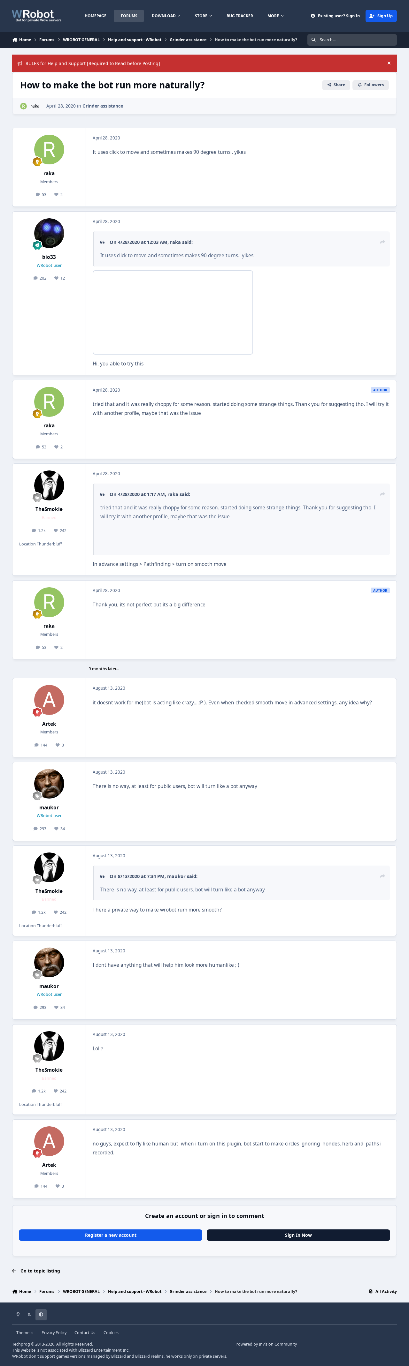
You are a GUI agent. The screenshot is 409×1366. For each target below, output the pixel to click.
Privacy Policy (54, 1332)
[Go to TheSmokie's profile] (49, 485)
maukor (49, 807)
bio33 (49, 257)
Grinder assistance (102, 106)
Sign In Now (298, 1235)
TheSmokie (49, 509)
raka (35, 106)
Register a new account (110, 1235)
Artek (49, 724)
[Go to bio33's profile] (49, 233)
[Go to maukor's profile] (49, 784)
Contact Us (84, 1332)
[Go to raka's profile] (23, 106)
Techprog (21, 1344)
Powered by (266, 1344)
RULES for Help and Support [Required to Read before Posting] (93, 63)
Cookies (111, 1332)
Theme (23, 1332)
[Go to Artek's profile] (49, 700)
